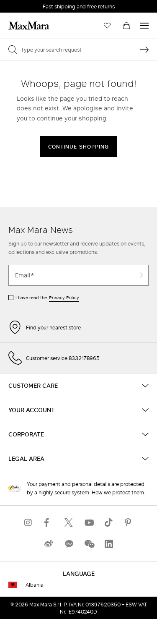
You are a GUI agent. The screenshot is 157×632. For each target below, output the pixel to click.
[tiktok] (109, 522)
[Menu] (144, 26)
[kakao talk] (69, 544)
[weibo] (49, 544)
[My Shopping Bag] (126, 25)
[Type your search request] (144, 49)
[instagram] (28, 522)
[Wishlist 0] (107, 25)
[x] (69, 522)
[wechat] (89, 544)
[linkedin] (109, 544)
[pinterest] (129, 522)
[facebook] (49, 522)
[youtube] (89, 522)
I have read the (47, 297)
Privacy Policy (64, 297)
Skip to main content (31, 4)
